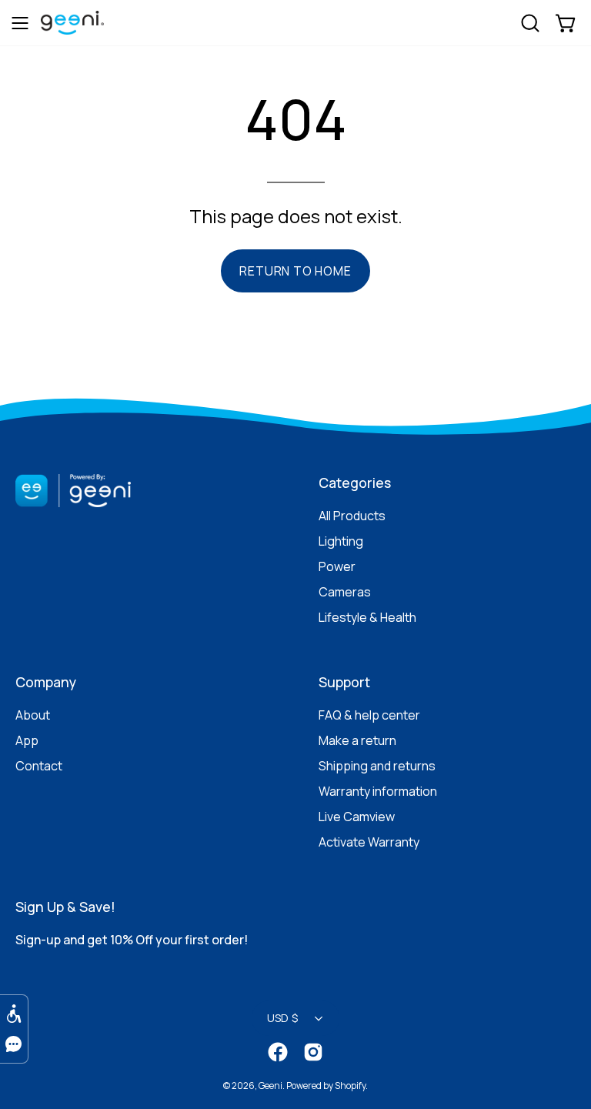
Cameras (345, 591)
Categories (355, 482)
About (32, 714)
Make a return (357, 740)
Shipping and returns (377, 765)
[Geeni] (80, 32)
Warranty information (378, 791)
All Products (352, 515)
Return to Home (295, 270)
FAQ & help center (369, 714)
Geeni (270, 1085)
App (26, 740)
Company (45, 681)
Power (337, 566)
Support (344, 681)
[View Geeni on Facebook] (277, 1052)
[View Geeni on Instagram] (313, 1052)
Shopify (350, 1085)
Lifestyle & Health (367, 617)
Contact (38, 765)
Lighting (341, 541)
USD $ (282, 1017)
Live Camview (357, 816)
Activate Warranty (369, 841)
